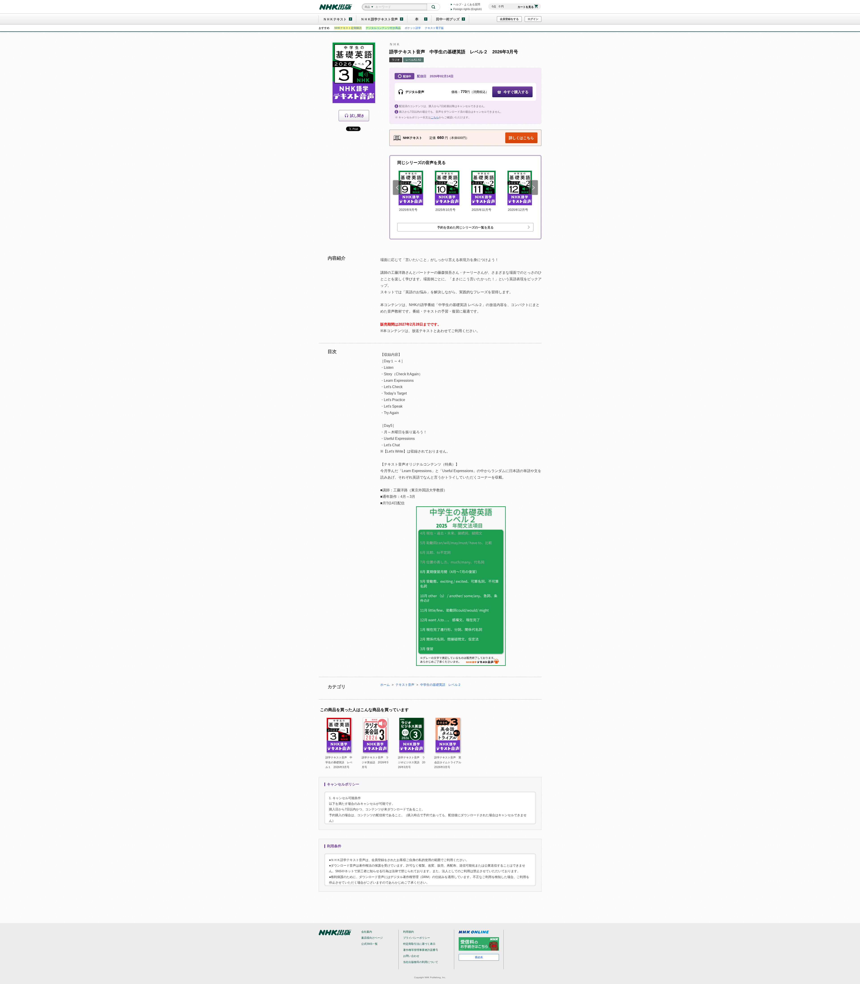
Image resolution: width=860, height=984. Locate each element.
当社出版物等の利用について (420, 962)
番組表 (479, 957)
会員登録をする (509, 19)
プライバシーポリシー (416, 937)
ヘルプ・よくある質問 (466, 4)
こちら (435, 117)
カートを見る (526, 7)
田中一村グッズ (448, 19)
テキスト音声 (405, 684)
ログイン (533, 19)
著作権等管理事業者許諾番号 (420, 950)
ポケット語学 (413, 28)
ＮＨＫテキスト (335, 19)
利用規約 (408, 931)
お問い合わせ (411, 956)
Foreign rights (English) (467, 9)
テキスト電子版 (434, 28)
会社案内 (366, 931)
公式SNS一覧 (369, 943)
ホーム (385, 684)
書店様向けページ (372, 937)
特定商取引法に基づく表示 (419, 943)
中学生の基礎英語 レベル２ (440, 684)
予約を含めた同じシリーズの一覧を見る (465, 227)
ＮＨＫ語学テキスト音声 (379, 19)
